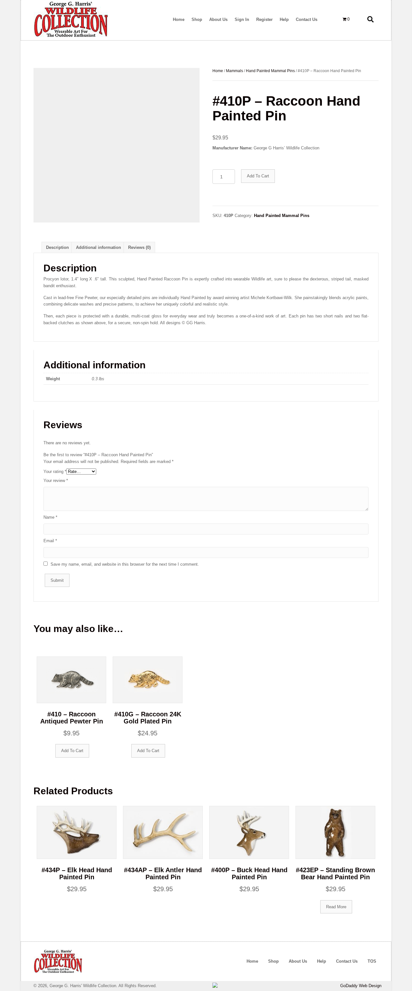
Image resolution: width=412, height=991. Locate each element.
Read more (336, 906)
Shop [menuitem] (273, 961)
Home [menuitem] (252, 961)
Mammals (234, 71)
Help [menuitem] (321, 961)
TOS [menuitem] (372, 961)
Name (50, 517)
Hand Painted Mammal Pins (270, 71)
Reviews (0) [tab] (139, 247)
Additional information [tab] (98, 247)
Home (217, 71)
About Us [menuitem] (298, 961)
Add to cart (258, 176)
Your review (55, 480)
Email (50, 540)
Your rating (54, 471)
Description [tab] (57, 247)
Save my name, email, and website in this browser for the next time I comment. (125, 564)
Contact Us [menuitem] (347, 961)
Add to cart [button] (72, 750)
